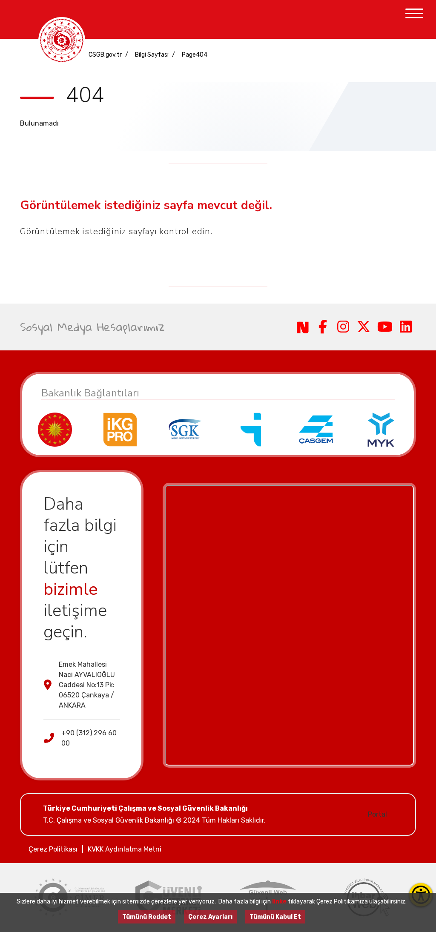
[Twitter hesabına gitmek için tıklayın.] (363, 327)
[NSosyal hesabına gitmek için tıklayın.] (303, 327)
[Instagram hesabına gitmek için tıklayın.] (343, 327)
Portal (377, 814)
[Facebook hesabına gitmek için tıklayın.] (323, 327)
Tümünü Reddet (146, 917)
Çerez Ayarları (210, 917)
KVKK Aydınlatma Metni (124, 849)
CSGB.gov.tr (105, 54)
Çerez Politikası (53, 849)
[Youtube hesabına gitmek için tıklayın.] (385, 327)
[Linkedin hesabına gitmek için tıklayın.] (406, 327)
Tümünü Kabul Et (275, 917)
